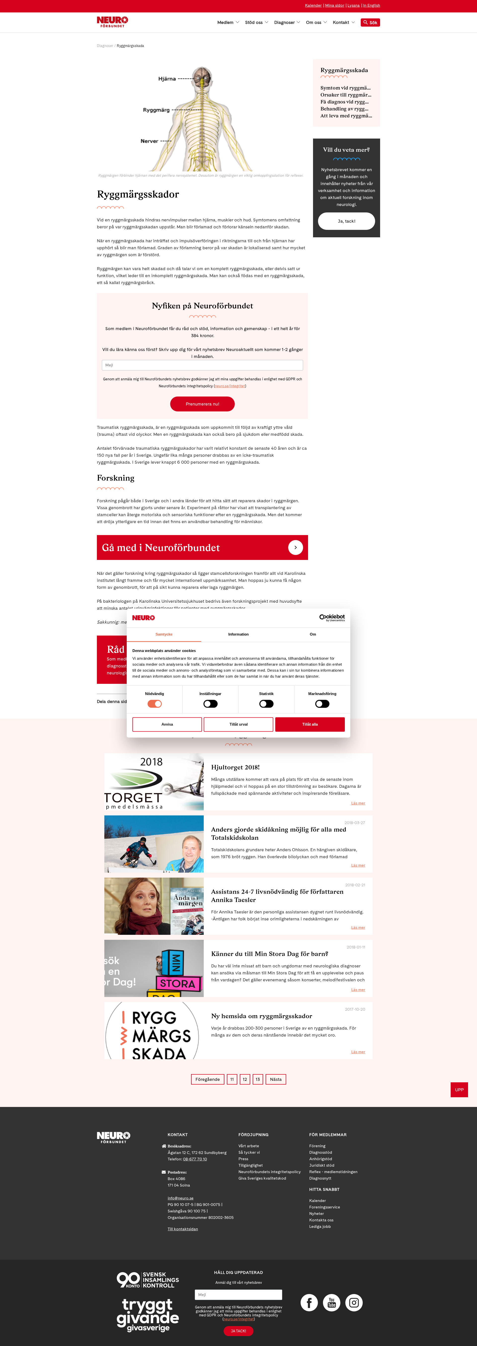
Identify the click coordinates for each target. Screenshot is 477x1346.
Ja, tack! (347, 221)
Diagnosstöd (320, 1152)
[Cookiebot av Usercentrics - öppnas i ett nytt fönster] (323, 618)
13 (258, 1079)
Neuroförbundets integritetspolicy (269, 1171)
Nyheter (316, 1213)
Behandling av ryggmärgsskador (346, 109)
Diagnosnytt (320, 1178)
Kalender (313, 5)
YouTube (331, 1302)
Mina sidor (334, 5)
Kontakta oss (321, 1220)
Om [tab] (313, 634)
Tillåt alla (310, 724)
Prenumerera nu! (202, 403)
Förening (317, 1146)
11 (232, 1079)
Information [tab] (238, 634)
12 (245, 1079)
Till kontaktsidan (183, 1229)
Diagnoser (285, 22)
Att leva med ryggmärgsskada (346, 116)
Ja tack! (238, 1331)
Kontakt (341, 22)
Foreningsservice (324, 1207)
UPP (459, 1089)
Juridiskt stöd (321, 1165)
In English (371, 5)
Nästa (276, 1079)
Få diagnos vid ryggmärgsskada (346, 102)
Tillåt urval (239, 724)
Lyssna (354, 5)
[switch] (210, 704)
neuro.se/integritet (230, 386)
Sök (373, 22)
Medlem (226, 22)
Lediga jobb (320, 1226)
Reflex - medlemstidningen (333, 1171)
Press (243, 1158)
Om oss (314, 22)
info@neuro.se (181, 1198)
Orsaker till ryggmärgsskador (346, 95)
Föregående (208, 1079)
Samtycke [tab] (164, 634)
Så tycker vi (249, 1152)
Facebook (309, 1302)
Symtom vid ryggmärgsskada (346, 88)
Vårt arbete (248, 1146)
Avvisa (167, 724)
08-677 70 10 (195, 1159)
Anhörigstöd (320, 1158)
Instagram (354, 1302)
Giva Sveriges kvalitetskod (262, 1178)
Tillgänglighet (250, 1165)
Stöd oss (254, 22)
